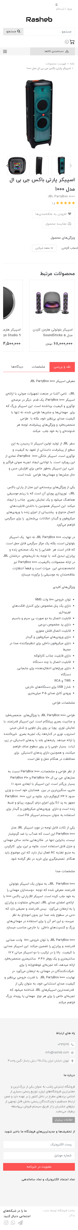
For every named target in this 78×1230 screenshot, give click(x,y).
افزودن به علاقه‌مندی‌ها (51, 214)
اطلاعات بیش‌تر (64, 1120)
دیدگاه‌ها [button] (17, 367)
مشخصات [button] (38, 367)
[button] (70, 41)
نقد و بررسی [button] (62, 367)
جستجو (11, 31)
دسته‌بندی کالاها (54, 51)
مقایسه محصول (57, 224)
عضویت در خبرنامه (39, 1167)
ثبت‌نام (60, 9)
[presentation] (71, 165)
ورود (69, 9)
